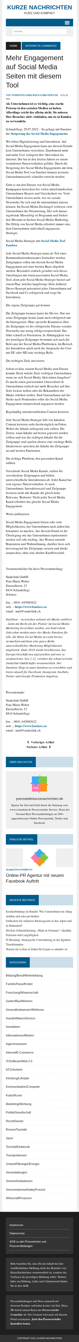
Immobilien (13, 1026)
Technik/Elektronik (18, 1146)
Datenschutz (17, 1233)
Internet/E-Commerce (20, 1052)
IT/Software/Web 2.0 (19, 1061)
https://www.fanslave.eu (31, 606)
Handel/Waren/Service (20, 1018)
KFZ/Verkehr (14, 1069)
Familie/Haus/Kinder (19, 984)
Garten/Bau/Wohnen (19, 1001)
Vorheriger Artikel (42, 742)
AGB (25, 1285)
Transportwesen (16, 1155)
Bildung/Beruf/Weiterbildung (24, 975)
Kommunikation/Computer (23, 1086)
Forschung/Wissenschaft (22, 992)
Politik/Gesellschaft (18, 1112)
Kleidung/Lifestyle (17, 1078)
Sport (9, 1138)
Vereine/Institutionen (19, 1181)
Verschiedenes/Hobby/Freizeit (25, 1189)
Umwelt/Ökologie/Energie (22, 1164)
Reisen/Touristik (16, 1129)
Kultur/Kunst (14, 1095)
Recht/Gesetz (15, 1121)
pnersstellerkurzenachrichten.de (35, 95)
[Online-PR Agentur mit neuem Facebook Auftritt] (39, 865)
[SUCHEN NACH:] (39, 31)
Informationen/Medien (20, 1035)
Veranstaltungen (16, 1172)
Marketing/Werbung (19, 869)
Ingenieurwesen (16, 1043)
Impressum (16, 1225)
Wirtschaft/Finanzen (19, 1198)
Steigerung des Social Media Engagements (39, 133)
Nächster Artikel (36, 747)
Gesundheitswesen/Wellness (25, 1009)
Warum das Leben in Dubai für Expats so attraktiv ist (36, 949)
